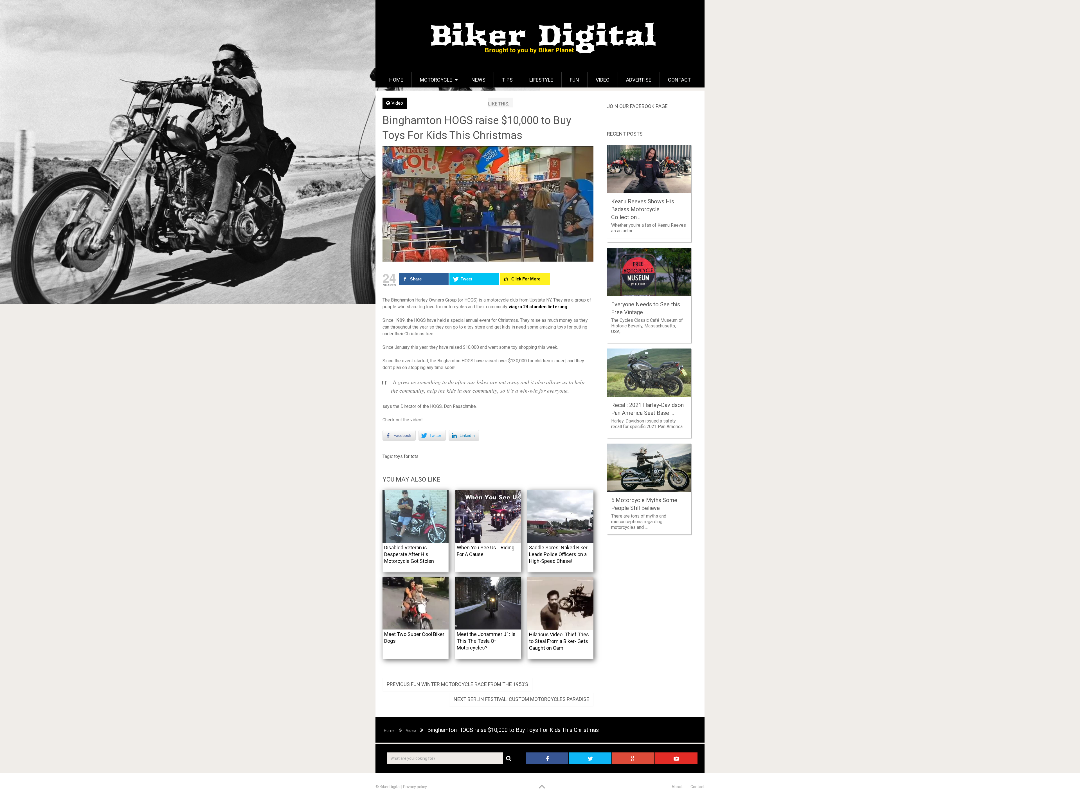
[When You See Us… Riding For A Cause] (488, 516)
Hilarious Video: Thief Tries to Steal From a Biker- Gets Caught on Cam (559, 641)
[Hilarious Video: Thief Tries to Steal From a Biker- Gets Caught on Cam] (560, 603)
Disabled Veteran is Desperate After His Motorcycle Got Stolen (409, 554)
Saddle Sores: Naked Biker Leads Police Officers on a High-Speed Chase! (558, 554)
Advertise (638, 80)
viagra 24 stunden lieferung (537, 306)
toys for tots (406, 456)
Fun (574, 80)
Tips (507, 80)
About (677, 786)
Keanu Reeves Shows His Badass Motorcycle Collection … (642, 209)
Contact (679, 80)
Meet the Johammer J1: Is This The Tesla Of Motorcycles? (486, 641)
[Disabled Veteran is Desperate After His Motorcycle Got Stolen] (415, 516)
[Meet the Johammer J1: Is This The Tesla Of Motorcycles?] (488, 603)
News (478, 80)
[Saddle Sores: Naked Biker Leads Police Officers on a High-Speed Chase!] (560, 516)
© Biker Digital (388, 786)
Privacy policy (415, 786)
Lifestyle (541, 80)
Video (602, 80)
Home (396, 80)
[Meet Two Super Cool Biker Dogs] (415, 603)
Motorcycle (436, 80)
